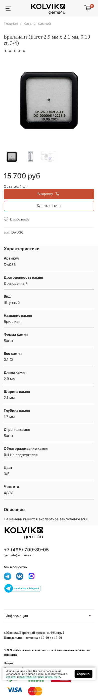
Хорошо (83, 674)
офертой (11, 676)
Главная (11, 23)
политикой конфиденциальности (39, 676)
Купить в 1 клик (49, 206)
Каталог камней (37, 23)
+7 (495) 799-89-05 (26, 549)
